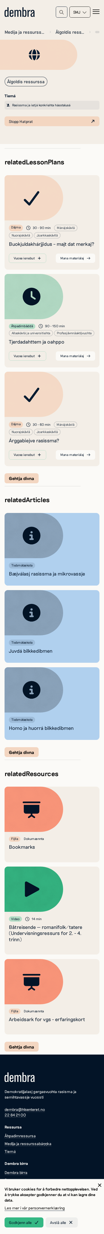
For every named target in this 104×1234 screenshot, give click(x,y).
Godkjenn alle (20, 1222)
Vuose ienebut (24, 258)
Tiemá (10, 1151)
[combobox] (79, 12)
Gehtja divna (21, 478)
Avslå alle (58, 1222)
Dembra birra (16, 1172)
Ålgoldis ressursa (70, 32)
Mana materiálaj (72, 258)
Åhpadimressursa (20, 1135)
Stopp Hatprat (21, 121)
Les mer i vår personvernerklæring (35, 1208)
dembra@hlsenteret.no (25, 1109)
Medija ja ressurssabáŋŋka (25, 32)
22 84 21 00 (15, 1115)
